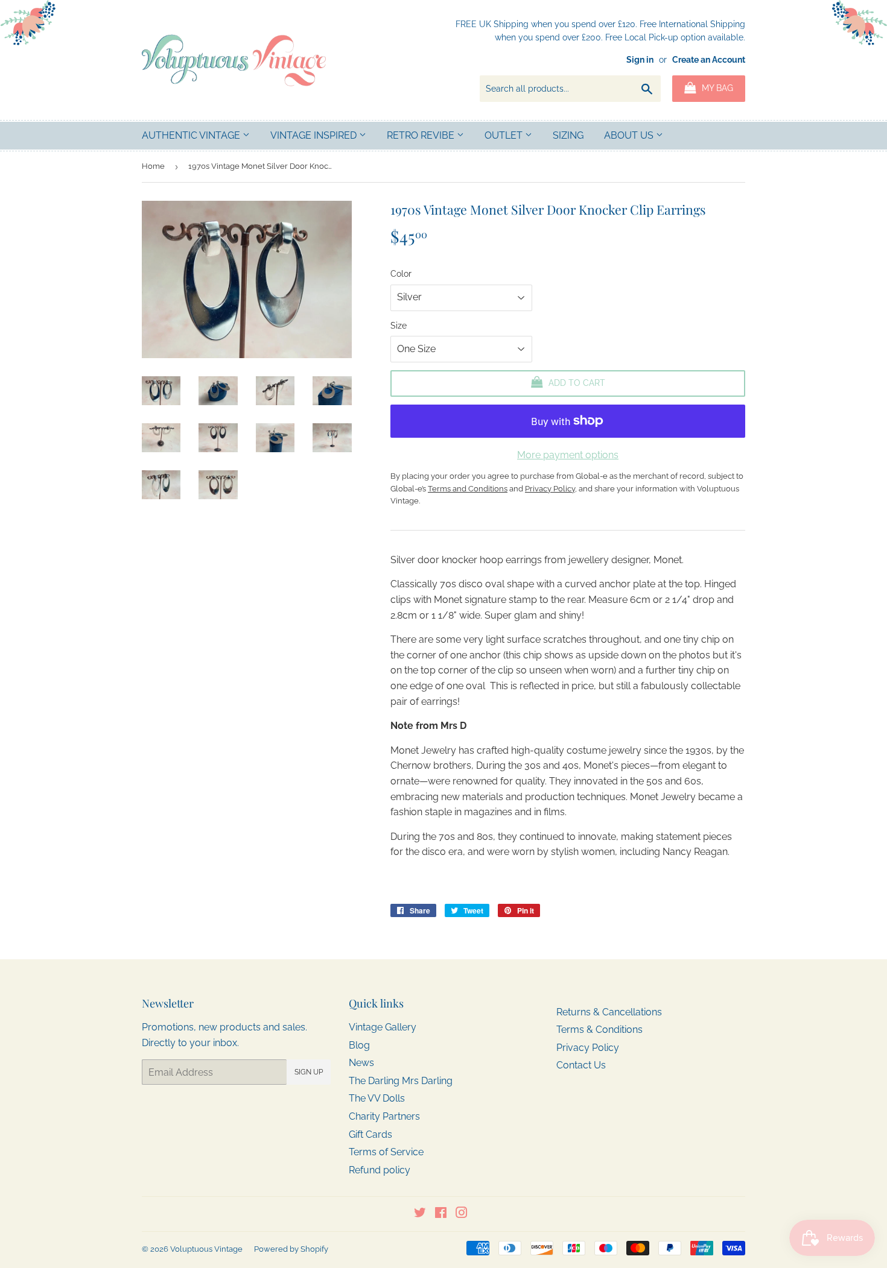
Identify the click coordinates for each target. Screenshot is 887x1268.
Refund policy (379, 1170)
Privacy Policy (587, 1047)
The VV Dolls (377, 1098)
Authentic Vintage (192, 135)
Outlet (505, 135)
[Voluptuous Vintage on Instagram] (462, 1214)
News (361, 1062)
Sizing (568, 135)
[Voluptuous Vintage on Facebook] (440, 1214)
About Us (630, 135)
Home (153, 166)
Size (398, 325)
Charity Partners (384, 1116)
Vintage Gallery (382, 1027)
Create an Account (708, 60)
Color (401, 274)
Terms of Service (386, 1152)
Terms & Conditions (599, 1029)
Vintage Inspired (314, 135)
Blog (359, 1045)
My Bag (716, 88)
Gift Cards (370, 1134)
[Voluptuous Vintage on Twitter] (420, 1214)
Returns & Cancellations (609, 1012)
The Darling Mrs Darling (401, 1081)
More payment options (567, 455)
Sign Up (308, 1072)
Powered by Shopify (291, 1249)
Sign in (639, 60)
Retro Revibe (422, 135)
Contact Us (581, 1065)
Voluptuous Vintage (206, 1249)
